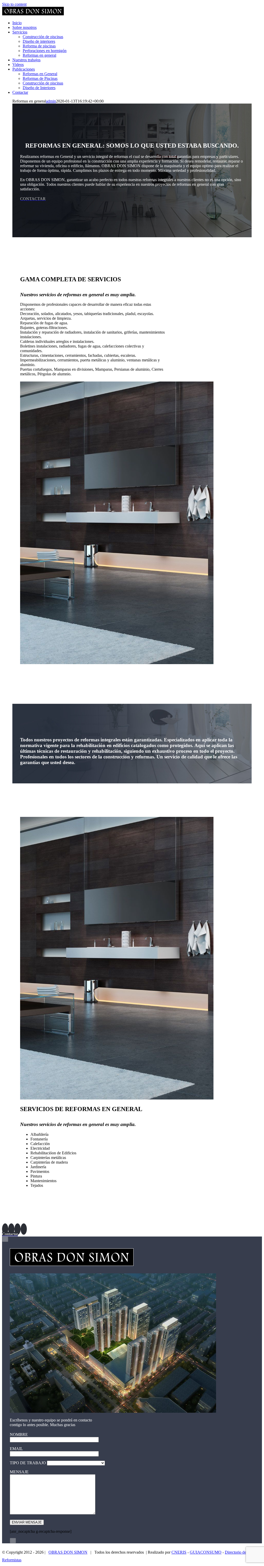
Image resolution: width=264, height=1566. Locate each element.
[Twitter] (11, 1229)
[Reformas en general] (116, 663)
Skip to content (14, 4)
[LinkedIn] (24, 1229)
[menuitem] (17, 23)
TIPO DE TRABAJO (28, 1463)
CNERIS (178, 1552)
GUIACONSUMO (205, 1552)
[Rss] (17, 1229)
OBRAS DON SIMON (67, 1552)
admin (51, 101)
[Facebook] (5, 1229)
